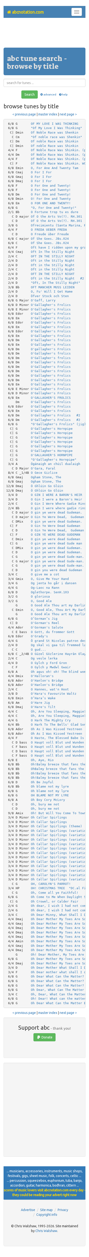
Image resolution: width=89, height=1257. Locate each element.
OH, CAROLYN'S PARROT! (51, 884)
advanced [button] (49, 94)
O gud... (38, 649)
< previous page (24, 114)
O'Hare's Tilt (43, 707)
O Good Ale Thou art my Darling (59, 605)
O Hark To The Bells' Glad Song (59, 724)
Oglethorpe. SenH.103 (50, 592)
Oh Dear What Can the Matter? (57, 976)
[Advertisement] (45, 34)
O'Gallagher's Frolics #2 (55, 415)
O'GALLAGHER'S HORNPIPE (52, 455)
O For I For (41, 172)
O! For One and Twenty (51, 198)
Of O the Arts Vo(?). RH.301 (56, 216)
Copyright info (46, 1215)
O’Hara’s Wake (43, 698)
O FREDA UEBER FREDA (49, 229)
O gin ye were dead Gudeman (55, 539)
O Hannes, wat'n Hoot (50, 689)
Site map (46, 1210)
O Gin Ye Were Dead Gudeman (55, 526)
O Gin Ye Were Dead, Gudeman (57, 517)
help (65, 94)
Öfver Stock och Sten (50, 296)
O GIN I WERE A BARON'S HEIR (56, 495)
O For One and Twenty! (51, 185)
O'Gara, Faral (43, 468)
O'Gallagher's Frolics (51, 305)
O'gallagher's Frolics (51, 349)
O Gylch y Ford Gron (49, 663)
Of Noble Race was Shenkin (54, 132)
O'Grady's (39, 636)
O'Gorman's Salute (47, 627)
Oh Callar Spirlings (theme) (56, 826)
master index (47, 114)
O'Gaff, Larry (43, 300)
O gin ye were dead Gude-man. (57, 557)
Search (29, 94)
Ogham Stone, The (46, 477)
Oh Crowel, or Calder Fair (54, 901)
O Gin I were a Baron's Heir (56, 499)
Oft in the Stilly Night (53, 260)
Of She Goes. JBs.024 (50, 238)
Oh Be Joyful (42, 782)
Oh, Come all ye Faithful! (54, 892)
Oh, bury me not (45, 804)
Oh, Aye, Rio (42, 760)
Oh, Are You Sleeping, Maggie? (58, 711)
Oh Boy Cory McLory (48, 800)
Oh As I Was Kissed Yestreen (56, 729)
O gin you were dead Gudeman (56, 570)
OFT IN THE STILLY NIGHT (53, 256)
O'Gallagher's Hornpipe (52, 428)
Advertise (28, 1210)
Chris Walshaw (46, 1231)
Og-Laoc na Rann (45, 587)
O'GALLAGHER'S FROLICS (51, 397)
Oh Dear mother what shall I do (59, 972)
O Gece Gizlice (44, 472)
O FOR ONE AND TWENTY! (51, 203)
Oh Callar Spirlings (49, 817)
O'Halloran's (42, 676)
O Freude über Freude (50, 234)
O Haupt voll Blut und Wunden (57, 742)
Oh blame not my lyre (50, 786)
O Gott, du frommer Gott (53, 632)
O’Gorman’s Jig (44, 618)
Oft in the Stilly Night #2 (57, 278)
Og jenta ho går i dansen (53, 583)
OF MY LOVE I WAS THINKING (54, 123)
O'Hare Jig (40, 702)
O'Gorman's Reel (45, 623)
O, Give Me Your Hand (50, 579)
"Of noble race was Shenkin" (56, 137)
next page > (68, 114)
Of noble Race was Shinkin (54, 141)
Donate (46, 1037)
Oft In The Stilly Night (53, 252)
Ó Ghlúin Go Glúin (47, 486)
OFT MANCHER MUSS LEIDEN (53, 287)
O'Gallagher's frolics (51, 340)
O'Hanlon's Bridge (47, 680)
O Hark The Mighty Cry (51, 720)
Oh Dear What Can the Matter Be (59, 1003)
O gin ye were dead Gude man (56, 543)
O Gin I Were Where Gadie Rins (58, 503)
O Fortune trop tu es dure (54, 212)
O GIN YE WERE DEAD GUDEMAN (55, 534)
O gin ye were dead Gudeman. (56, 512)
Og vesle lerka (44, 658)
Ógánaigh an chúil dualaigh (55, 464)
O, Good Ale (41, 601)
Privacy (63, 1210)
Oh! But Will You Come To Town (58, 813)
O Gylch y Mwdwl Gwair (51, 667)
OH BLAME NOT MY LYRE (50, 795)
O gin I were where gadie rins (58, 508)
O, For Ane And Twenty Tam (54, 168)
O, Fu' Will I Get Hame (52, 291)
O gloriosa (40, 596)
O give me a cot (45, 574)
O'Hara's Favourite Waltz (53, 693)
